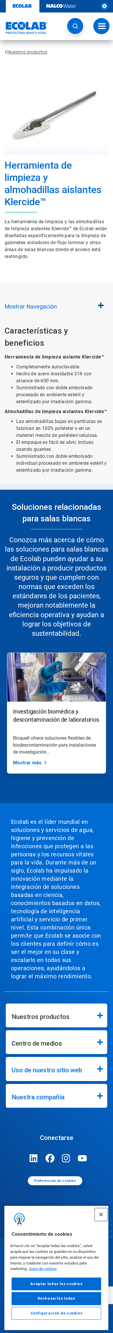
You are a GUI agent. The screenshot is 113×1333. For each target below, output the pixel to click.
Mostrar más (27, 762)
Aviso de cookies (43, 1269)
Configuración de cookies (56, 1313)
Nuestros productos (27, 52)
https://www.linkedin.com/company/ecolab (33, 1158)
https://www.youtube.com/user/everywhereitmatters (82, 1158)
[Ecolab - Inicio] (24, 28)
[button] (75, 26)
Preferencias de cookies (55, 1181)
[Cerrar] (101, 1214)
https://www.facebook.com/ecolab (50, 1158)
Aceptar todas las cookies (56, 1284)
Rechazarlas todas (56, 1298)
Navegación (31, 306)
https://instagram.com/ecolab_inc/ (66, 1158)
